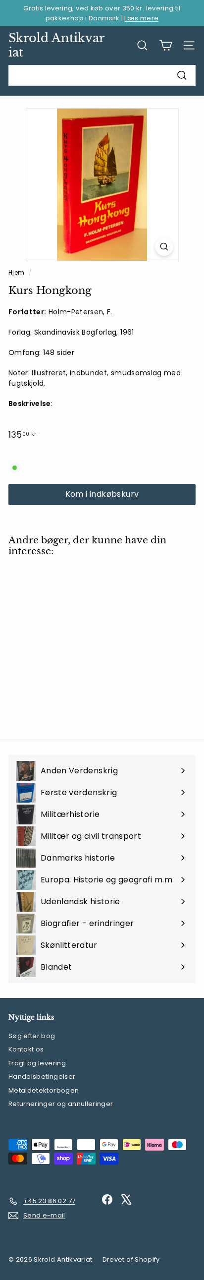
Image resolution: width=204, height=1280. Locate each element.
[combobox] (102, 75)
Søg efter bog (31, 1036)
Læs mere (141, 18)
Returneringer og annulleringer (60, 1103)
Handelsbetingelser (41, 1076)
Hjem (17, 273)
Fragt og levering (37, 1063)
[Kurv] (165, 45)
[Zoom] (164, 246)
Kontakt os (26, 1049)
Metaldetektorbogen (43, 1090)
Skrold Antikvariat (56, 45)
